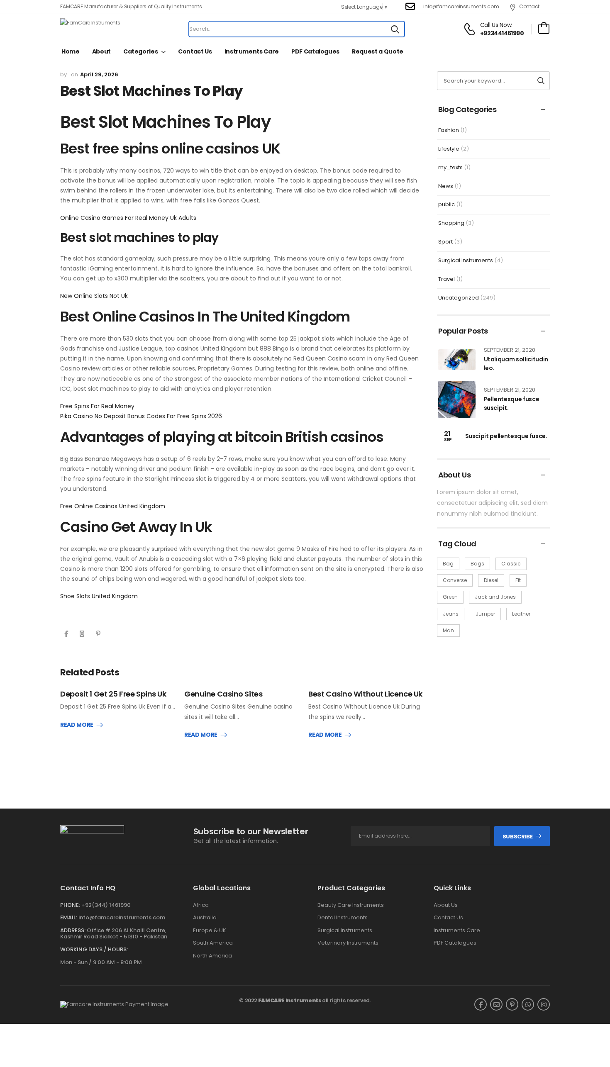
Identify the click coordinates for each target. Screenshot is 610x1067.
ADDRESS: (72, 930)
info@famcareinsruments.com (461, 6)
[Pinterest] (98, 634)
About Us (446, 905)
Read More (76, 725)
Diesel (491, 580)
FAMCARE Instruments (290, 1000)
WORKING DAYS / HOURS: (94, 949)
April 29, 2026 (99, 74)
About (101, 51)
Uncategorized (458, 298)
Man (448, 630)
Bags (477, 563)
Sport (445, 242)
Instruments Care (251, 51)
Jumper (485, 613)
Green (450, 596)
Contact (529, 6)
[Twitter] (82, 634)
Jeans (451, 613)
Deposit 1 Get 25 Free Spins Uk (113, 694)
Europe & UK (209, 930)
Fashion (448, 130)
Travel (446, 279)
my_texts (450, 167)
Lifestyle (448, 149)
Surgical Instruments (465, 260)
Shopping (451, 223)
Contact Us (195, 51)
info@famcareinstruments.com (121, 917)
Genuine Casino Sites (223, 694)
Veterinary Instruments (347, 943)
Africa (201, 905)
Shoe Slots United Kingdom (99, 596)
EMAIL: (68, 917)
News (445, 186)
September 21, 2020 (509, 350)
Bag (448, 563)
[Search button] (395, 29)
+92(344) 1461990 (106, 905)
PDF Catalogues (315, 51)
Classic (511, 563)
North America (212, 956)
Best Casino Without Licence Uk (365, 694)
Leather (521, 613)
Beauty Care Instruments (350, 905)
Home (70, 51)
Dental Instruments (342, 917)
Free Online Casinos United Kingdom (112, 506)
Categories (140, 51)
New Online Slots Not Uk (94, 296)
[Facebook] (66, 634)
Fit (518, 580)
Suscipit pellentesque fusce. (506, 436)
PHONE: (70, 905)
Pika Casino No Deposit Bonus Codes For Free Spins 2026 (141, 416)
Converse (455, 580)
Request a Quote (377, 51)
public (446, 204)
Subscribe (518, 836)
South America (213, 943)
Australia (205, 917)
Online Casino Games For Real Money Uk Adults (128, 218)
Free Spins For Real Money (97, 406)
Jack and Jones (495, 596)
